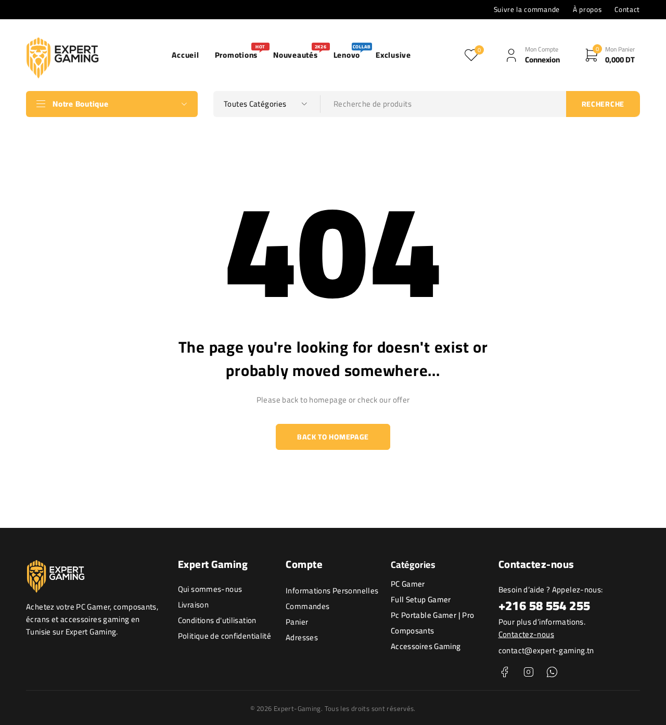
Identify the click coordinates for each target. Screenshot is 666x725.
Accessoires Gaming (426, 646)
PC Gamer (408, 583)
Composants (412, 630)
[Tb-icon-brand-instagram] (528, 672)
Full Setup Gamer (421, 599)
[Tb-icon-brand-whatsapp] (551, 672)
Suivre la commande (527, 9)
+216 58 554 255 (544, 605)
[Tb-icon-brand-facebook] (504, 672)
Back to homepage (333, 437)
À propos (587, 9)
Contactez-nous (526, 634)
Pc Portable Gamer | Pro (433, 615)
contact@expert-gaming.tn (546, 650)
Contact (627, 9)
